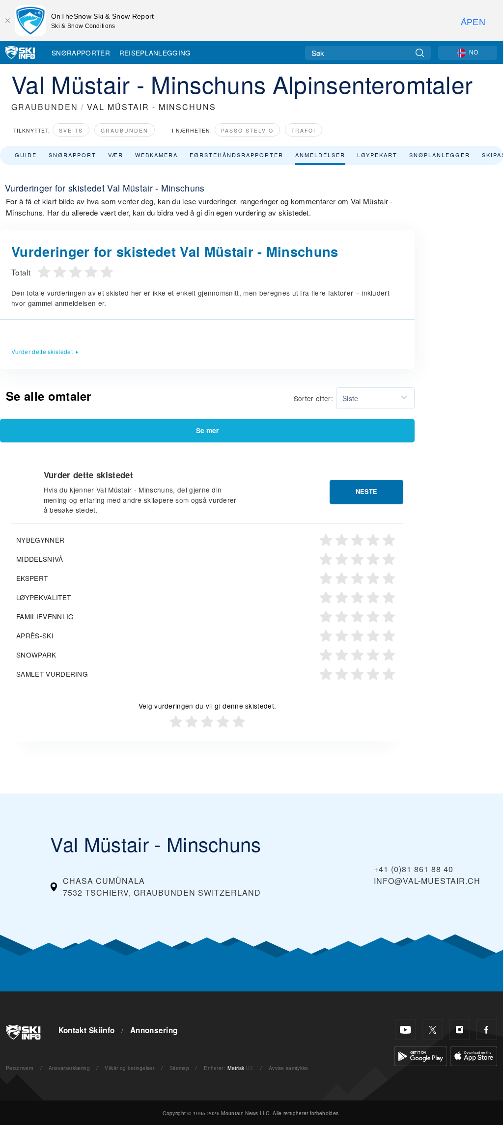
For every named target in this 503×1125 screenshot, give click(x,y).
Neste (366, 491)
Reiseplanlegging (155, 52)
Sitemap (179, 1067)
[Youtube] (405, 1029)
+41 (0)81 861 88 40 (413, 869)
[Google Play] (420, 1055)
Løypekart (377, 155)
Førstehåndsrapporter (236, 155)
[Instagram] (459, 1029)
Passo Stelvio (247, 130)
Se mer (207, 430)
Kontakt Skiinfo (86, 1030)
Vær (115, 155)
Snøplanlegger (439, 155)
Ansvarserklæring (69, 1067)
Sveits (71, 130)
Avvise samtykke (288, 1067)
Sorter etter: (313, 398)
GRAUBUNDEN (44, 106)
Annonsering (154, 1030)
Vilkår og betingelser (129, 1067)
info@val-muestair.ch (427, 880)
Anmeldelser (320, 155)
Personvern (19, 1067)
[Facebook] (486, 1029)
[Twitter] (432, 1029)
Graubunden (124, 130)
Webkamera (156, 155)
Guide (26, 155)
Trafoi (303, 130)
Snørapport (72, 155)
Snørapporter (81, 52)
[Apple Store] (473, 1055)
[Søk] (420, 53)
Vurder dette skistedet (42, 351)
